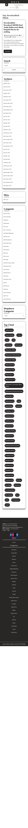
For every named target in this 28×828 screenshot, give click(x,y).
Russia (7, 500)
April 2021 (7, 159)
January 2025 (8, 90)
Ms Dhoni (19, 480)
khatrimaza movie (9, 440)
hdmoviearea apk (9, 364)
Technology (8, 292)
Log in (6, 199)
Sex (6, 282)
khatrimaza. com (9, 411)
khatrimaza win (9, 480)
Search (13, 7)
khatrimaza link (9, 435)
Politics (7, 276)
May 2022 (7, 123)
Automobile (8, 216)
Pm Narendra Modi (9, 490)
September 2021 (9, 146)
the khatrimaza (16, 500)
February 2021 (8, 165)
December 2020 (9, 172)
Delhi (13, 340)
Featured (7, 249)
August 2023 (8, 100)
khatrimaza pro (9, 470)
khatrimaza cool (9, 421)
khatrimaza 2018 (9, 416)
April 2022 (7, 126)
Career (6, 226)
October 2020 (8, 179)
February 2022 (8, 132)
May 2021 (7, 156)
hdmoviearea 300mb (10, 350)
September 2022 (9, 109)
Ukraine (7, 505)
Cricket (7, 340)
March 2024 (8, 96)
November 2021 (9, 139)
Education (7, 236)
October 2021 (8, 142)
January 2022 (8, 136)
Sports (6, 289)
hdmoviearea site (9, 401)
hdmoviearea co (9, 374)
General (7, 256)
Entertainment (8, 239)
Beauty (6, 220)
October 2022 (8, 106)
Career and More (9, 335)
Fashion (7, 246)
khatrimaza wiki (9, 475)
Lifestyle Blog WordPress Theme (10, 644)
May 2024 (7, 93)
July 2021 (7, 149)
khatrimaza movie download (12, 445)
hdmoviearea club (9, 369)
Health (6, 259)
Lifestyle (7, 269)
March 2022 (8, 129)
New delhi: (8, 485)
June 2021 (7, 152)
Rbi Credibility (8, 495)
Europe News (8, 243)
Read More (8, 52)
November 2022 (9, 103)
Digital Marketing (9, 233)
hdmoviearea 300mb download (13, 355)
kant (17, 35)
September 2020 (9, 182)
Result (17, 495)
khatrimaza (18, 406)
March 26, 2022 (10, 35)
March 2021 (8, 162)
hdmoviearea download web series (14, 391)
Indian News (8, 266)
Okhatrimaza (17, 485)
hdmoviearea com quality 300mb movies (13, 385)
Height (18, 401)
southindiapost (18, 5)
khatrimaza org (9, 460)
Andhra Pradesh (9, 330)
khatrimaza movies (10, 450)
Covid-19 (19, 335)
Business (7, 223)
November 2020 (9, 175)
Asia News (7, 213)
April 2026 (7, 86)
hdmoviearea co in (10, 379)
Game (6, 253)
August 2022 (8, 113)
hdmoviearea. (18, 345)
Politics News (8, 279)
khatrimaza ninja (9, 455)
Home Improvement (10, 262)
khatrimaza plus (9, 465)
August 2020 (8, 185)
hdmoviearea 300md (10, 359)
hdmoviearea (8, 345)
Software (7, 286)
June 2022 (7, 119)
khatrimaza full (9, 426)
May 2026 (7, 83)
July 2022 (7, 116)
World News (8, 299)
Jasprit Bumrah (8, 406)
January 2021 (8, 169)
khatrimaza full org (10, 430)
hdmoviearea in (9, 396)
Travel (6, 295)
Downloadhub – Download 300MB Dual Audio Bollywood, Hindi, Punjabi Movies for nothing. (14, 27)
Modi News (8, 272)
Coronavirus (8, 230)
